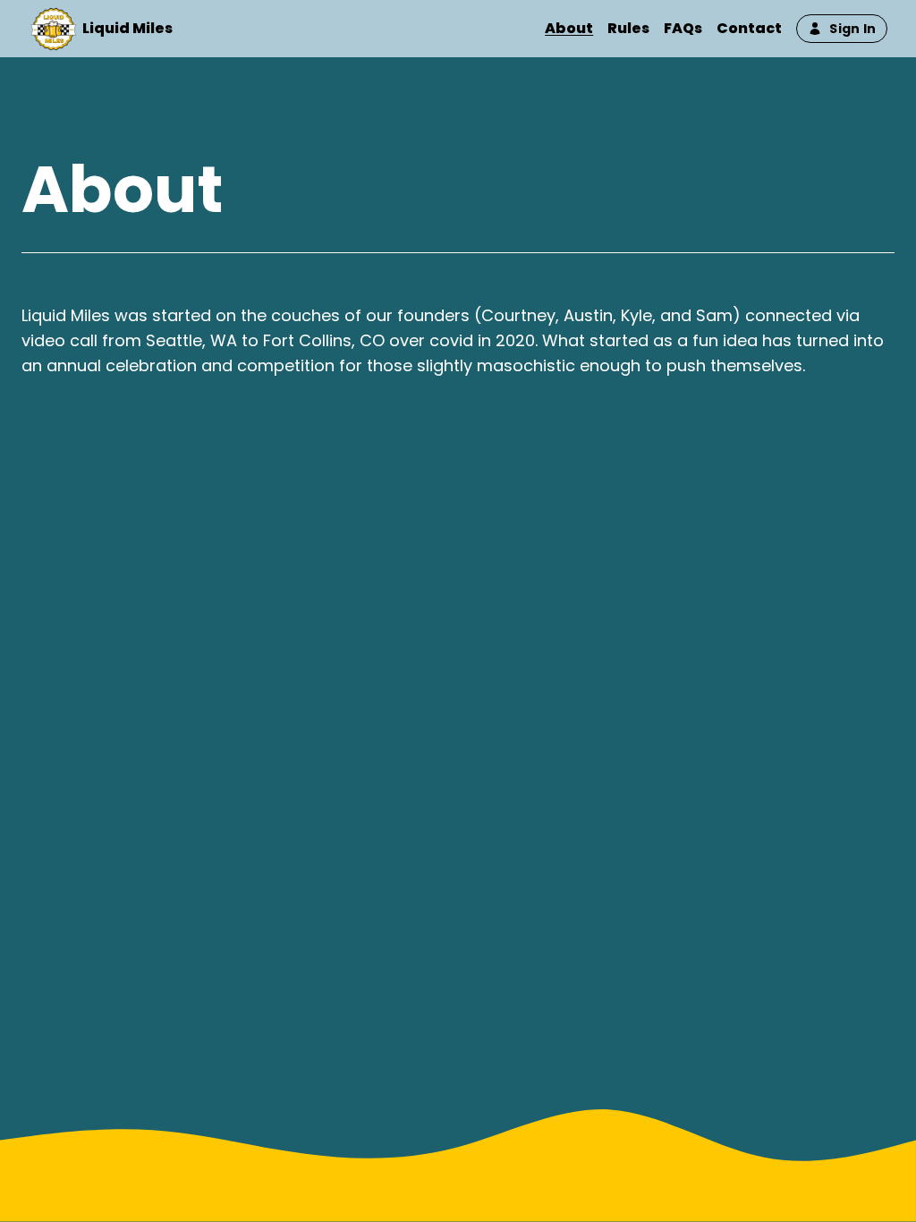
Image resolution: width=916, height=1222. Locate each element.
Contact (749, 28)
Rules (628, 28)
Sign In (852, 29)
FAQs (683, 28)
